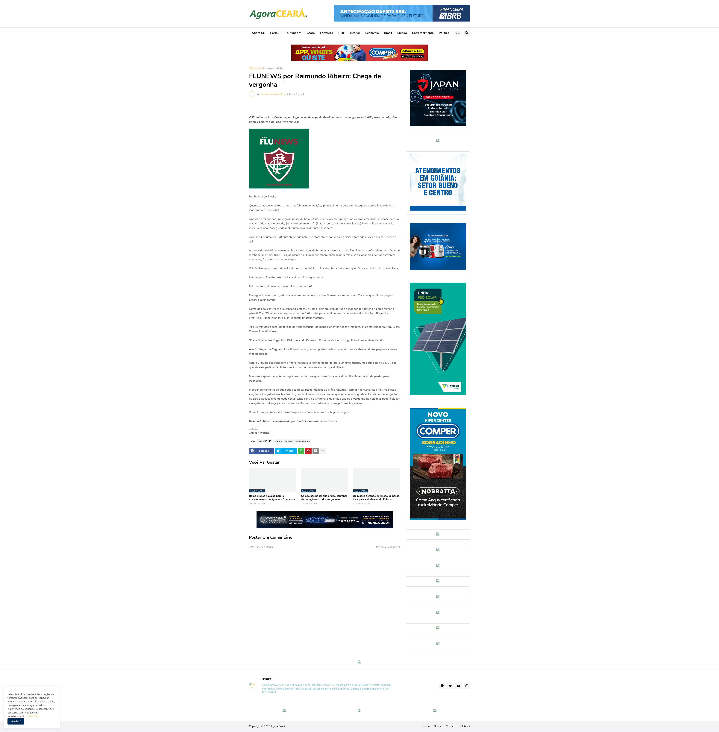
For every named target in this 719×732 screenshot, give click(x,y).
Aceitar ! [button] (16, 721)
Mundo (402, 33)
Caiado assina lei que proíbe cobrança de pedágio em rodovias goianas (324, 497)
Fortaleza (326, 33)
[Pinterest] (308, 451)
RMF (341, 33)
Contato (450, 726)
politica (288, 440)
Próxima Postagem (387, 547)
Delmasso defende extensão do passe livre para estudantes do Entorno (376, 497)
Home (426, 726)
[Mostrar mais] (323, 451)
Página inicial (256, 68)
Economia (372, 33)
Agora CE (258, 33)
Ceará (311, 33)
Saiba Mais (32, 716)
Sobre (437, 726)
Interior (355, 33)
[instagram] (467, 686)
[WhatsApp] (301, 451)
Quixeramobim (303, 440)
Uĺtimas (292, 33)
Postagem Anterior (262, 547)
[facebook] (442, 686)
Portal (274, 33)
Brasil (388, 33)
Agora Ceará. (278, 726)
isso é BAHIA (275, 68)
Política (444, 33)
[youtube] (458, 686)
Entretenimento (423, 33)
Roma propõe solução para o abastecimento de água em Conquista (272, 497)
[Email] (316, 451)
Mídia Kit (465, 726)
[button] (457, 33)
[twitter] (450, 686)
